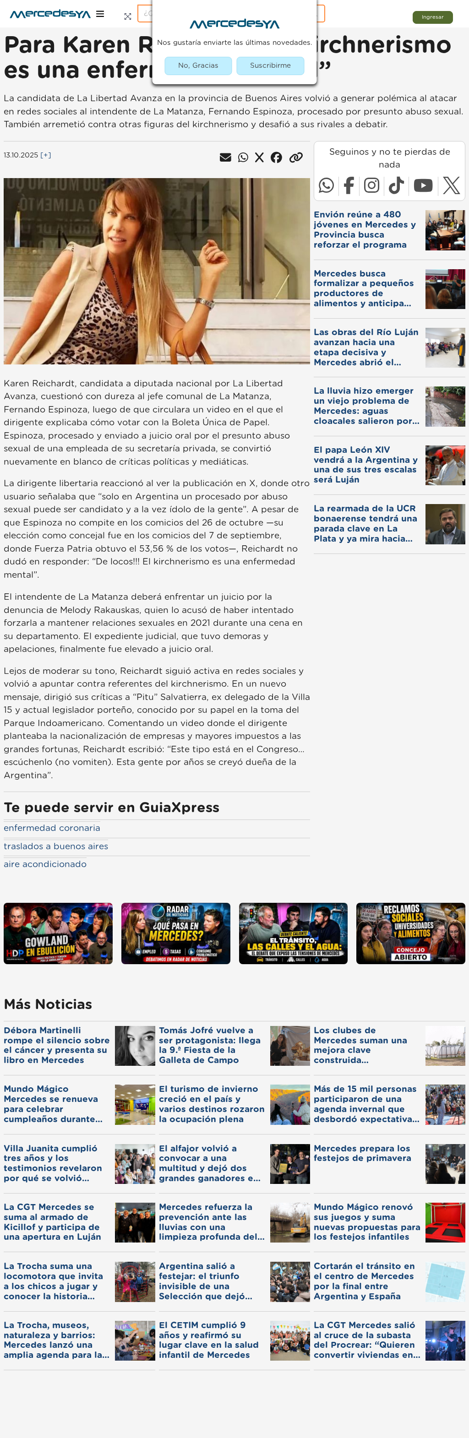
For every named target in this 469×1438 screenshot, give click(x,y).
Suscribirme (270, 65)
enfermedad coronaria (52, 828)
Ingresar (433, 17)
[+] (45, 155)
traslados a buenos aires (56, 846)
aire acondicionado (45, 864)
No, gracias (198, 65)
